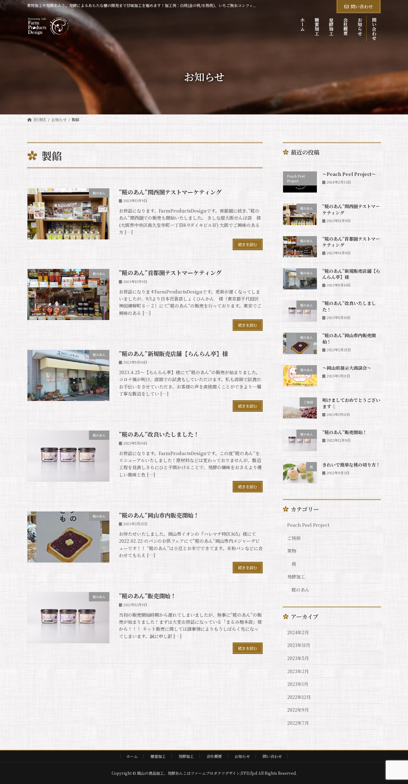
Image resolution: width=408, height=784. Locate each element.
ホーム (132, 756)
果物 (291, 551)
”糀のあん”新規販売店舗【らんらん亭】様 (173, 353)
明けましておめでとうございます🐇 (351, 403)
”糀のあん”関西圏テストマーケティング (170, 192)
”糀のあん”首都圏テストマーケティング (170, 272)
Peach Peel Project (308, 525)
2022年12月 (299, 697)
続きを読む (247, 244)
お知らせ (242, 756)
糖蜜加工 (158, 756)
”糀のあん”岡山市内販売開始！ (159, 515)
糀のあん (301, 589)
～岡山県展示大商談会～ (346, 368)
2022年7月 (298, 723)
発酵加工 (296, 576)
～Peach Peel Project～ (349, 174)
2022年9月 (298, 710)
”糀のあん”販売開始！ (147, 596)
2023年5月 (298, 658)
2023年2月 (298, 671)
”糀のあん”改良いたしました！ (159, 434)
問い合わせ (362, 6)
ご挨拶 (294, 538)
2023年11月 (298, 645)
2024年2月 (298, 632)
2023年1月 (297, 684)
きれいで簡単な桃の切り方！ (351, 464)
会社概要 (214, 756)
